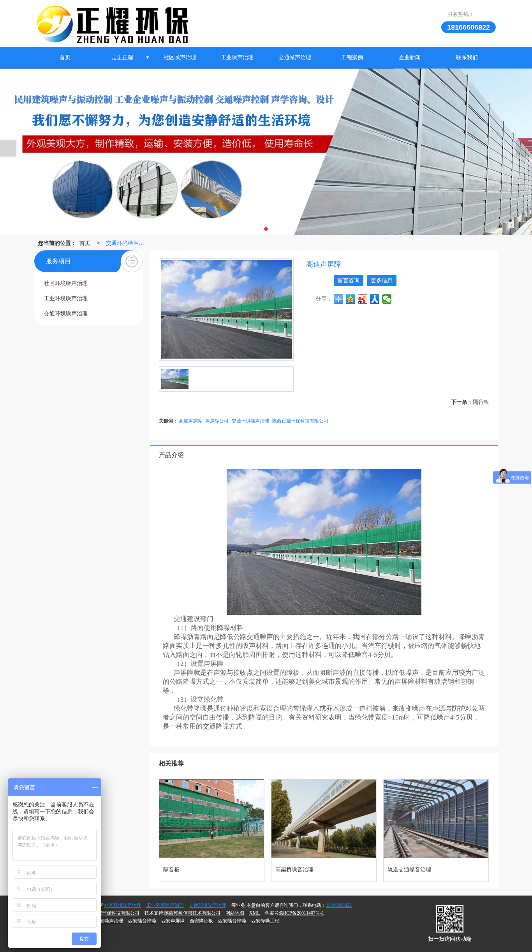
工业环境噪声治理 (165, 905)
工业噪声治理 (237, 57)
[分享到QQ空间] (351, 299)
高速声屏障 (190, 420)
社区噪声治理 (180, 57)
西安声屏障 (173, 921)
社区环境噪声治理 (122, 905)
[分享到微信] (387, 299)
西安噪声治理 (109, 921)
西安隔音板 (201, 921)
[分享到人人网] (375, 299)
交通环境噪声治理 (127, 242)
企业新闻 (410, 57)
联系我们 (467, 57)
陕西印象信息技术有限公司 (192, 913)
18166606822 (339, 905)
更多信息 (382, 280)
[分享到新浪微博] (363, 299)
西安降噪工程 (265, 921)
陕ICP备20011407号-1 (302, 913)
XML (254, 913)
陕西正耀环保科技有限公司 (300, 420)
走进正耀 (122, 57)
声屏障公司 (217, 420)
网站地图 (234, 913)
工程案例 (352, 57)
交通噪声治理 (294, 57)
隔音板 (481, 401)
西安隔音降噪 (142, 921)
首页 (65, 57)
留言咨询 (348, 280)
